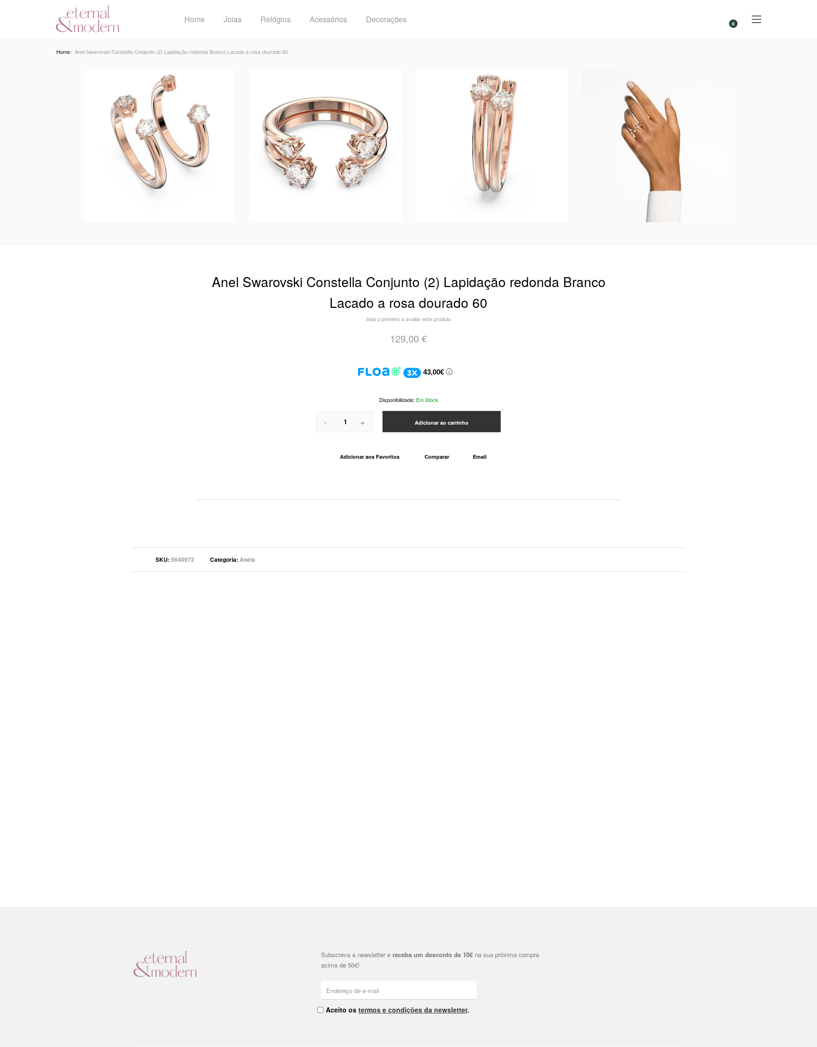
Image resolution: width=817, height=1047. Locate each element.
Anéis (247, 559)
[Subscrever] (471, 990)
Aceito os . (397, 1009)
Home (194, 19)
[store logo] (107, 18)
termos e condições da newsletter (412, 1009)
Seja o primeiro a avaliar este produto (408, 319)
